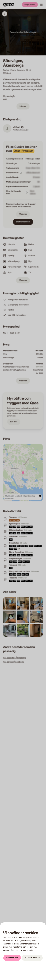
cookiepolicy (28, 950)
